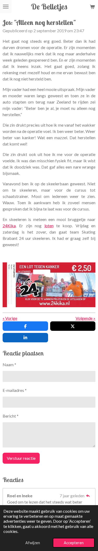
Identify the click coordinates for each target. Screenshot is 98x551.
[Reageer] (88, 495)
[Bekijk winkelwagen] (92, 6)
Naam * (9, 364)
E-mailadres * (15, 390)
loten (49, 225)
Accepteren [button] (74, 543)
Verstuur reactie (21, 458)
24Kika (9, 225)
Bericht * (11, 415)
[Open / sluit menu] (5, 6)
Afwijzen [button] (32, 543)
